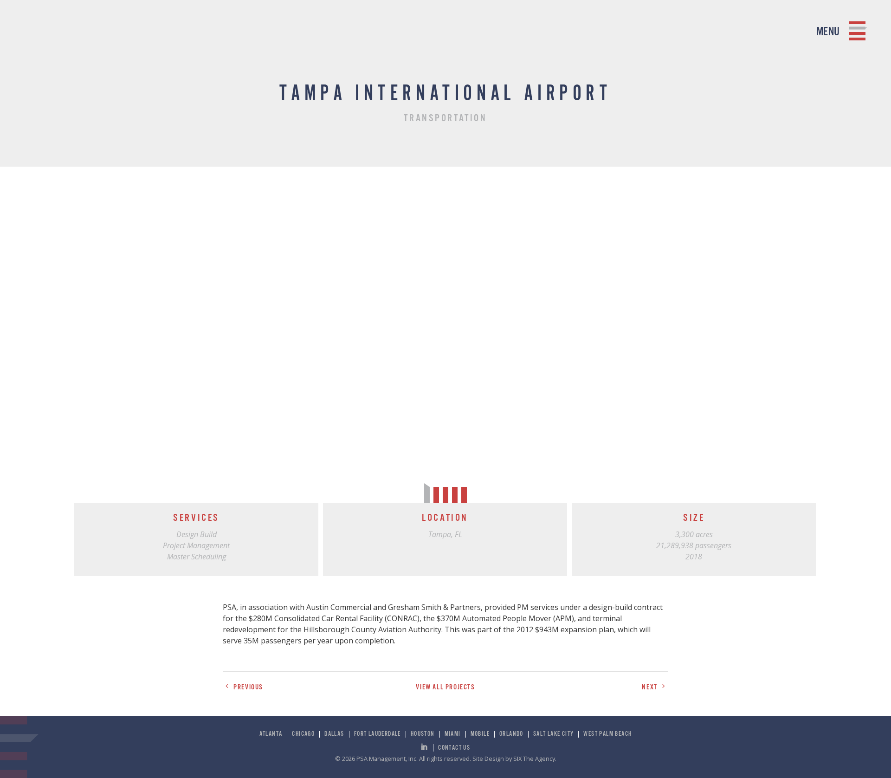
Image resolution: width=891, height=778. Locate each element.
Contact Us (454, 748)
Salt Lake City (553, 734)
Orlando (511, 734)
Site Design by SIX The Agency (513, 758)
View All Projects (445, 687)
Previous (247, 687)
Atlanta (271, 734)
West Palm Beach (607, 734)
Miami (453, 734)
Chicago (303, 734)
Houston (423, 734)
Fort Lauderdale (377, 734)
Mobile (480, 734)
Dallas (334, 734)
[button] (798, 333)
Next (650, 687)
